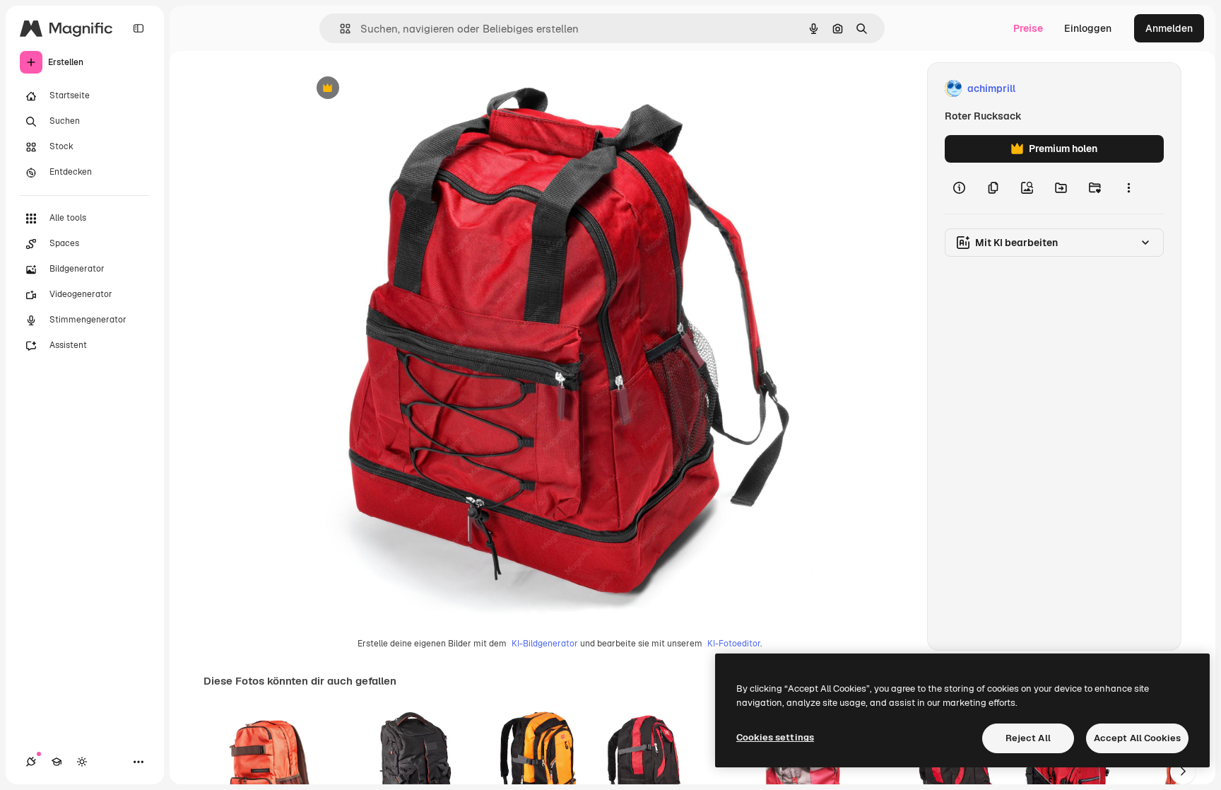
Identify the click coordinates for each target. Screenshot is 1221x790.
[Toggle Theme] (82, 761)
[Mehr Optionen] (1128, 188)
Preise (1028, 28)
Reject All (1028, 738)
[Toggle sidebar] (138, 28)
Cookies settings (775, 737)
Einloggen (1087, 28)
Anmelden (1169, 28)
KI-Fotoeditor (733, 643)
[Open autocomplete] (339, 28)
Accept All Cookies (1137, 738)
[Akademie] (56, 761)
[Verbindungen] (31, 761)
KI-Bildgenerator (545, 643)
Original (393, 88)
